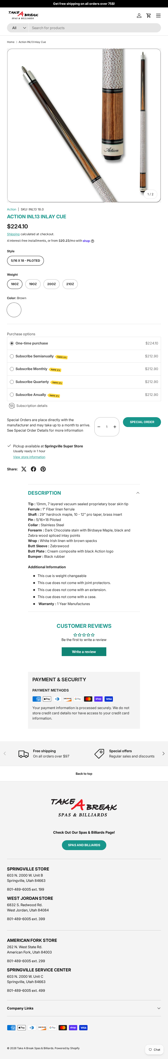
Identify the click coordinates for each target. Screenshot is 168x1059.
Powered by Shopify (67, 1048)
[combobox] (84, 27)
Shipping (13, 234)
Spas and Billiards (84, 845)
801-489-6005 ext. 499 (26, 990)
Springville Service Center (39, 970)
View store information (29, 457)
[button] (149, 15)
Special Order (142, 422)
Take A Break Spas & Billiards (35, 1048)
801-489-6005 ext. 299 (26, 961)
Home (10, 42)
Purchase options (21, 334)
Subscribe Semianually (41, 356)
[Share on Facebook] (33, 469)
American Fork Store (32, 940)
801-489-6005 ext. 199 (25, 889)
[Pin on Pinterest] (43, 469)
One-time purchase (32, 343)
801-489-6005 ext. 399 (26, 919)
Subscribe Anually (37, 394)
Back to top (84, 773)
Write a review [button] (84, 652)
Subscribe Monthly (38, 369)
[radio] (12, 343)
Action (11, 209)
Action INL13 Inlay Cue (32, 42)
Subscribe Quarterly (39, 381)
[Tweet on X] (24, 469)
